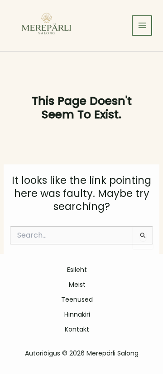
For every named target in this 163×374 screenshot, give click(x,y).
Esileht (77, 269)
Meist (77, 284)
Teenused (77, 299)
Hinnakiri (77, 314)
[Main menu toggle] (142, 25)
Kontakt (77, 329)
